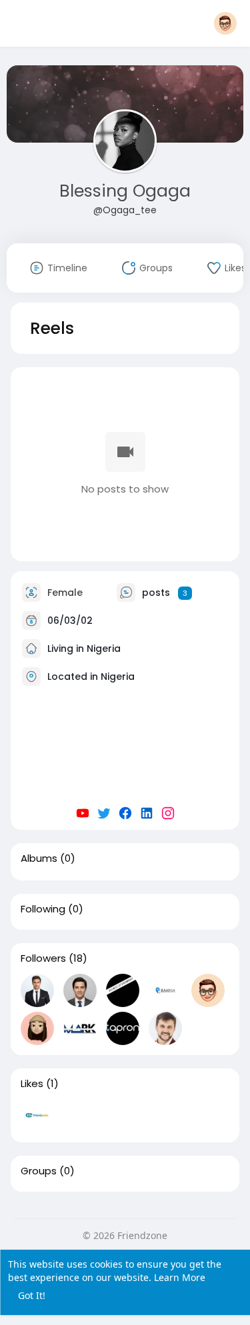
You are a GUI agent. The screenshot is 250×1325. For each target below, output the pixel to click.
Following (43, 909)
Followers (43, 958)
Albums (39, 858)
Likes (32, 1083)
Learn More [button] (179, 1277)
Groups (39, 1171)
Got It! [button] (31, 1295)
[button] (225, 23)
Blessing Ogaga (125, 191)
